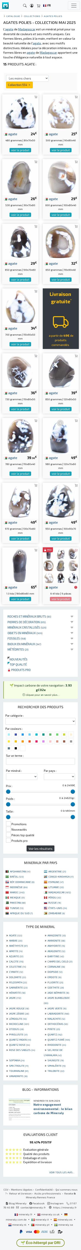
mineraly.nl (19, 1224)
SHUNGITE (56, 1060)
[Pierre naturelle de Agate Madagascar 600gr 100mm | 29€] (61, 176)
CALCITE (16, 961)
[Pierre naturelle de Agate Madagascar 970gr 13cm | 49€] (20, 500)
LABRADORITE (58, 1013)
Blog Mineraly (17, 1203)
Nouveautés (17, 659)
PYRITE (54, 1029)
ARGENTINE (57, 871)
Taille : (10, 811)
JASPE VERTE (57, 1008)
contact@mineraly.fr (33, 1207)
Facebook (38, 1203)
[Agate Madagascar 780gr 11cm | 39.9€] (20, 435)
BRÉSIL (17, 876)
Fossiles (17, 638)
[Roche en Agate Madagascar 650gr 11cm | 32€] (61, 241)
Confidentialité (44, 1189)
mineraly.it (42, 1219)
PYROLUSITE (18, 1034)
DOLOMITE (17, 977)
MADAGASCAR (59, 892)
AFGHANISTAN (20, 871)
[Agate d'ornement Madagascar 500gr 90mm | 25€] (61, 112)
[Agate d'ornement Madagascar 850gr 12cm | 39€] (61, 371)
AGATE (15, 935)
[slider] (8, 791)
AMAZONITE (57, 935)
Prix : (9, 786)
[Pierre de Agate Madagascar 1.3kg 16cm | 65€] (20, 565)
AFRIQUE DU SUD (21, 913)
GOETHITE (56, 987)
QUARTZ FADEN (20, 1039)
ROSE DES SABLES (22, 1049)
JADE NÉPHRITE (58, 992)
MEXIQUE (17, 897)
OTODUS (16, 1029)
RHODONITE (57, 1044)
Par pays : (50, 770)
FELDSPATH (18, 982)
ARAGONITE (56, 951)
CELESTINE (17, 966)
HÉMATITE (17, 992)
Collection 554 (18, 85)
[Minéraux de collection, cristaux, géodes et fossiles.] (5, 5)
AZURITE (16, 956)
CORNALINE (56, 966)
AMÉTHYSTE (18, 945)
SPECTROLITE (18, 1065)
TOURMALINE (18, 1070)
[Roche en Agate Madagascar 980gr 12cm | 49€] (61, 435)
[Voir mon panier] (38, 6)
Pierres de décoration (27, 622)
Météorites (18, 649)
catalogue (13, 16)
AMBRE (15, 940)
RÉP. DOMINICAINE (22, 881)
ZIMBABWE (56, 913)
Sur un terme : (15, 755)
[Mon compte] (31, 6)
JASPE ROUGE (19, 1008)
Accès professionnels (48, 1193)
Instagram (57, 1203)
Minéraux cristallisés (27, 627)
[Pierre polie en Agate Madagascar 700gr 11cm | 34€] (20, 306)
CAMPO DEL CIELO (60, 961)
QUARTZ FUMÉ (59, 1039)
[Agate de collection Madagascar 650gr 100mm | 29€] (20, 241)
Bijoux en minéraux (24, 644)
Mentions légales (21, 1189)
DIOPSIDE (55, 971)
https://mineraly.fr (65, 1207)
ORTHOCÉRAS (58, 1023)
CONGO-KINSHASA (60, 876)
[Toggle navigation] (74, 5)
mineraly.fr (25, 1214)
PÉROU (54, 897)
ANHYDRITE (56, 945)
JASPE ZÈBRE (19, 1013)
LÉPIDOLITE (18, 1018)
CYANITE (16, 971)
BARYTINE (56, 956)
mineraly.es (65, 1219)
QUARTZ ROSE (19, 1044)
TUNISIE (16, 907)
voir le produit (20, 150)
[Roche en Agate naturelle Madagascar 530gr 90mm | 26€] (20, 176)
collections (32, 16)
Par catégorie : (14, 715)
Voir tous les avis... (62, 1172)
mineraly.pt (42, 1224)
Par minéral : (14, 770)
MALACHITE (56, 1018)
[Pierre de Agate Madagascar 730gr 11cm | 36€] (20, 371)
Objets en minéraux (25, 633)
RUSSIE (54, 902)
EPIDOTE (54, 977)
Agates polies (53, 16)
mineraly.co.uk (50, 1214)
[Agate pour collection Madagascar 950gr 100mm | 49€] (61, 500)
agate (12, 134)
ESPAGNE (56, 881)
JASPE (15, 997)
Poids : (10, 798)
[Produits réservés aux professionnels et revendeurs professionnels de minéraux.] (75, 587)
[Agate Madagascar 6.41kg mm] (61, 565)
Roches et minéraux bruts (29, 616)
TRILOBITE (56, 1070)
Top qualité (17, 664)
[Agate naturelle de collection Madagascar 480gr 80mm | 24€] (20, 112)
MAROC (17, 892)
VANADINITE (18, 1075)
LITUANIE (56, 887)
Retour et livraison (20, 1193)
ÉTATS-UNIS (57, 907)
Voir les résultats (40, 848)
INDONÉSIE (18, 887)
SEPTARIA (16, 1060)
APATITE (15, 951)
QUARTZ (55, 1034)
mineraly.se (65, 1224)
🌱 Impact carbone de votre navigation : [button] (41, 689)
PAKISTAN (17, 902)
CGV (5, 1189)
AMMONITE (56, 940)
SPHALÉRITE (56, 1065)
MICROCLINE (19, 1023)
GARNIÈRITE (18, 987)
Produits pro (21, 670)
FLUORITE (55, 982)
